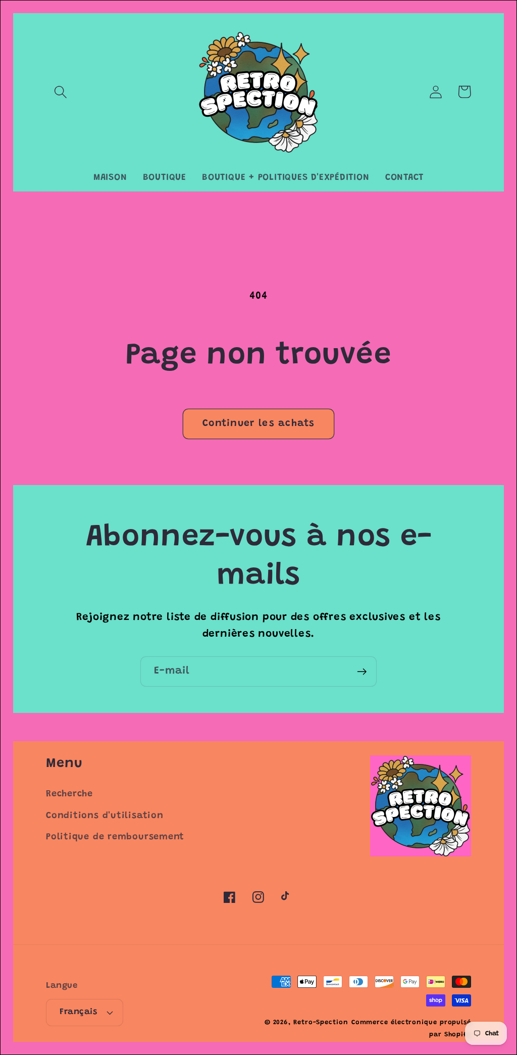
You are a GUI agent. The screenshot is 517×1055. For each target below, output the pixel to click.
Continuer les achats (258, 423)
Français (78, 1012)
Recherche (69, 794)
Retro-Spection (320, 1022)
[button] (60, 91)
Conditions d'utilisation (105, 816)
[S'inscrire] (361, 671)
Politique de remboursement (115, 837)
